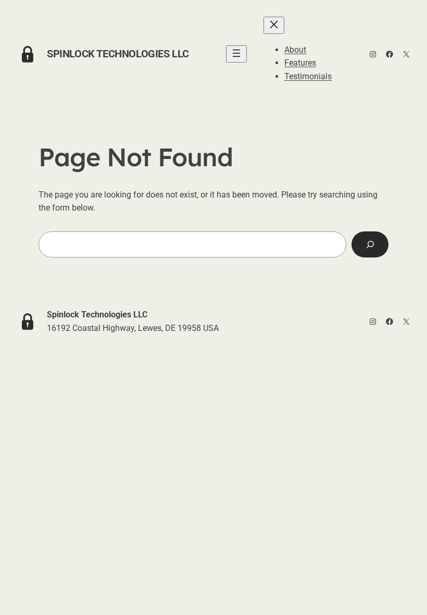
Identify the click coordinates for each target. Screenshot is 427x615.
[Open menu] (236, 54)
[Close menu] (273, 25)
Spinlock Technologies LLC (118, 53)
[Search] (369, 244)
